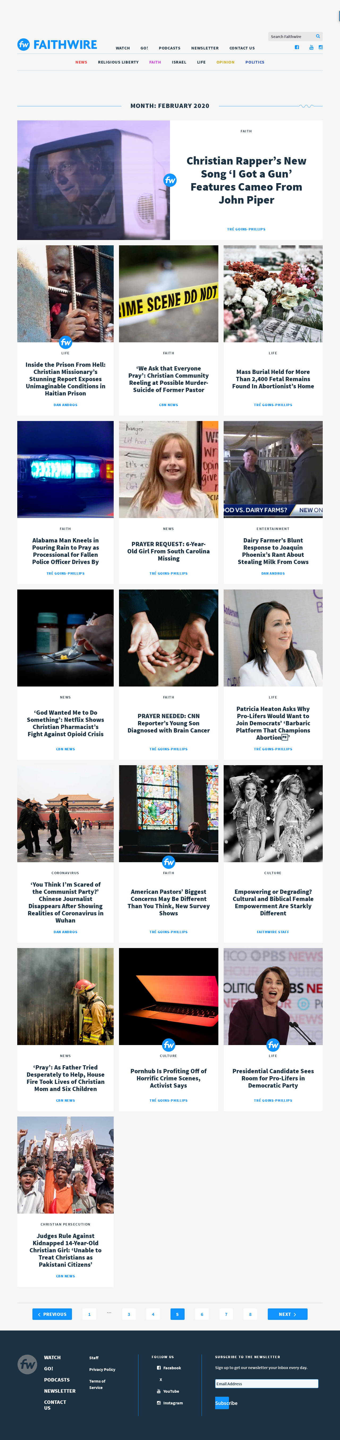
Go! (144, 47)
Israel (179, 62)
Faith (155, 62)
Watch (123, 47)
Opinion (225, 62)
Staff (94, 1357)
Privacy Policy (102, 1369)
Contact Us (242, 47)
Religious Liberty (118, 62)
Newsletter (205, 47)
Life (201, 62)
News (81, 62)
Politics (255, 62)
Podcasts (170, 47)
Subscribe (222, 1403)
